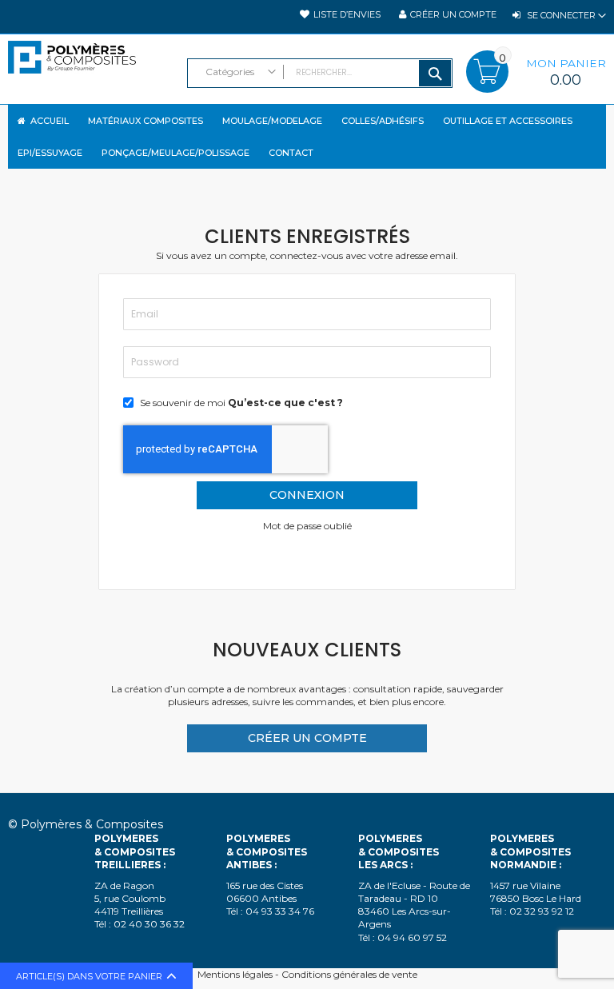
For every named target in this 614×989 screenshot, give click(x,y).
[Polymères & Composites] (89, 65)
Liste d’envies (347, 14)
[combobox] (320, 73)
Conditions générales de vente (349, 974)
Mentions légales (235, 974)
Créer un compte (453, 14)
